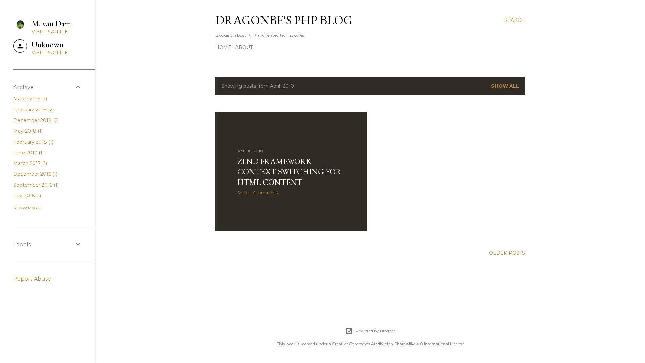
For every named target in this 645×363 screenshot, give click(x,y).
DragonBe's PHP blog (283, 20)
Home (223, 47)
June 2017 (27, 153)
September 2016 (35, 185)
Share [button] (242, 192)
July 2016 (26, 196)
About (244, 47)
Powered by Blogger (375, 330)
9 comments (265, 192)
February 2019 (32, 110)
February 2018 (32, 142)
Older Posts (507, 253)
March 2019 (29, 99)
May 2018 (27, 131)
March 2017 (29, 163)
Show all (505, 86)
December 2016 (34, 174)
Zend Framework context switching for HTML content (289, 171)
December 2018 (35, 120)
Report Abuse (32, 279)
